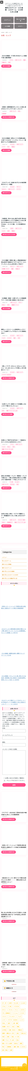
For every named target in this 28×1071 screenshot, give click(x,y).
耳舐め (13, 231)
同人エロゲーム (6, 561)
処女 (13, 1026)
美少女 (16, 1043)
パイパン (19, 189)
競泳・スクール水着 (7, 1043)
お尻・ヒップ (18, 60)
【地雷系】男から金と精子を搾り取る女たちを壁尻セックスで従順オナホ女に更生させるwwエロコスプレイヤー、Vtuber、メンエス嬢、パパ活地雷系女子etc (13, 222)
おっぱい (12, 144)
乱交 (9, 1023)
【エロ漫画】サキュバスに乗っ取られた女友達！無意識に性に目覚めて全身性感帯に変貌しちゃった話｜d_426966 (13, 678)
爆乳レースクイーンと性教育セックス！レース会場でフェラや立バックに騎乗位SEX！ (13, 331)
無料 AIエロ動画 (6, 564)
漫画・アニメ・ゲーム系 (11, 410)
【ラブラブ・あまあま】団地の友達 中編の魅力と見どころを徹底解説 (14, 814)
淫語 (8, 231)
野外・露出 (5, 1050)
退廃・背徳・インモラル (19, 1046)
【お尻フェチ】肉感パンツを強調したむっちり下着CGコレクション (13, 405)
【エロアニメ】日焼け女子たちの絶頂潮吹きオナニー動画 (13, 183)
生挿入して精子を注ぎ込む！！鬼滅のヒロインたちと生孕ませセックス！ (13, 441)
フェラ (3, 231)
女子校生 (4, 1030)
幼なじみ (23, 1033)
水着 (8, 1036)
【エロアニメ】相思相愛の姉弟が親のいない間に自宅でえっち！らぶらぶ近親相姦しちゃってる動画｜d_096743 (13, 631)
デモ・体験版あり (6, 1013)
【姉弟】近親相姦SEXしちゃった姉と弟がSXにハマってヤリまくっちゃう (13, 108)
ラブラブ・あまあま (6, 374)
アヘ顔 (11, 482)
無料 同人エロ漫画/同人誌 (9, 578)
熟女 (17, 1040)
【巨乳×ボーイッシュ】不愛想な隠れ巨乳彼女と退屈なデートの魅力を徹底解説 (13, 607)
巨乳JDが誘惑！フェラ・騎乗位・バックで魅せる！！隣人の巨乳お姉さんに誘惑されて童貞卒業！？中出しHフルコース (14, 477)
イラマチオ (16, 1006)
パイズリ (22, 1013)
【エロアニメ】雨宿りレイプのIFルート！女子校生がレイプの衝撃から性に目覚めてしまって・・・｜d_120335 (13, 702)
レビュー (4, 557)
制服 (24, 60)
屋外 (15, 338)
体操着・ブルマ (5, 268)
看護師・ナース (15, 304)
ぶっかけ (9, 338)
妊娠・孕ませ (12, 1030)
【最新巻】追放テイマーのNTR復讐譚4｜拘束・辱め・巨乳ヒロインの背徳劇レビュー (13, 965)
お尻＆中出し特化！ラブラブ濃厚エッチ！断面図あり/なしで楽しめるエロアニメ (13, 515)
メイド (3, 146)
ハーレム (15, 1013)
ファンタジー (12, 1016)
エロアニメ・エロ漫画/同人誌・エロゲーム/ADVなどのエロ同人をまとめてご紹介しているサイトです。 (14, 1059)
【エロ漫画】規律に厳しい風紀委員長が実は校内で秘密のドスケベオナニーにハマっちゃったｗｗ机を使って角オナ (13, 262)
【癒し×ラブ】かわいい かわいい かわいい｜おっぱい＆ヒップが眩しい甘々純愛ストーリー (13, 368)
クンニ (16, 1010)
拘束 (3, 1036)
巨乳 (9, 62)
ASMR (11, 228)
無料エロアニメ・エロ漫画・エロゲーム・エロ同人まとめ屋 (14, 10)
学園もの (4, 62)
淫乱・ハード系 (15, 1036)
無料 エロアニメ (6, 568)
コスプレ (23, 1010)
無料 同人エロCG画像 (8, 571)
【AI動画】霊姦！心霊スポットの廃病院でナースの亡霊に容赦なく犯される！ (13, 299)
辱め (3, 1046)
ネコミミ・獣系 (21, 519)
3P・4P (4, 1003)
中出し (3, 304)
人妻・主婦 (15, 1023)
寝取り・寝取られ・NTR (8, 1033)
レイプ (21, 1020)
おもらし (4, 189)
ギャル (10, 1010)
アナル (11, 60)
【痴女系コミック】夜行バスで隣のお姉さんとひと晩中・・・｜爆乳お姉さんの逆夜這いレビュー (13, 880)
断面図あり (9, 522)
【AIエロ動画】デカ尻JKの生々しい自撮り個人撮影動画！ (14, 57)
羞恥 (21, 1043)
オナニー (19, 186)
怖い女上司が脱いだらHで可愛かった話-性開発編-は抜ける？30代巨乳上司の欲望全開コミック (14, 914)
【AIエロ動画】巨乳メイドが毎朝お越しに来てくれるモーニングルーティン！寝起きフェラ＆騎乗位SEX (13, 140)
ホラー (20, 302)
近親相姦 (4, 113)
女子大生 (12, 484)
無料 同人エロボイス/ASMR (10, 575)
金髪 (11, 1050)
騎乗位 (13, 146)
